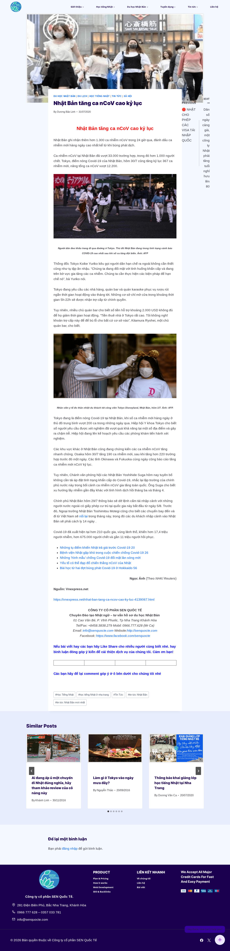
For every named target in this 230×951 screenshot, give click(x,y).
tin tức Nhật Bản (137, 694)
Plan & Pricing (100, 878)
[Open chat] (220, 940)
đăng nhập (70, 848)
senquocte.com (146, 630)
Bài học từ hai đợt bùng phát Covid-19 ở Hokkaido (96, 568)
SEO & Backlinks (101, 891)
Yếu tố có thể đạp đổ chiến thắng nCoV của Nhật (95, 563)
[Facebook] (202, 940)
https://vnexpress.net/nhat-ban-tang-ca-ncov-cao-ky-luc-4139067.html (104, 599)
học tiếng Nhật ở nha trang (93, 694)
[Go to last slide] (31, 771)
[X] (209, 940)
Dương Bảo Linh (66, 111)
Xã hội (128, 96)
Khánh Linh (42, 800)
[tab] (108, 811)
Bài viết (141, 887)
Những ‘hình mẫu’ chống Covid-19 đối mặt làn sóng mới (100, 557)
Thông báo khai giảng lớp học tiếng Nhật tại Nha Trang (175, 783)
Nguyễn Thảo (105, 790)
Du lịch (82, 96)
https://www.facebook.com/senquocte (123, 636)
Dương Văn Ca (167, 795)
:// (133, 630)
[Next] (198, 771)
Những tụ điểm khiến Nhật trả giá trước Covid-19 (95, 547)
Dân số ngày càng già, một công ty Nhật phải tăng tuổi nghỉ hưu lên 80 (206, 142)
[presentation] (53, 751)
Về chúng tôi (144, 878)
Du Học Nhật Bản (64, 96)
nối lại (83, 516)
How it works (100, 882)
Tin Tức (117, 96)
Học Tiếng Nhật (99, 96)
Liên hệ (214, 6)
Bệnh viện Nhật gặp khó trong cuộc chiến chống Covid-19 (102, 552)
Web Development (103, 887)
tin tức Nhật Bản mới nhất (70, 702)
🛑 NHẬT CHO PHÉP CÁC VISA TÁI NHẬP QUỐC (189, 122)
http (129, 630)
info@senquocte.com (98, 630)
